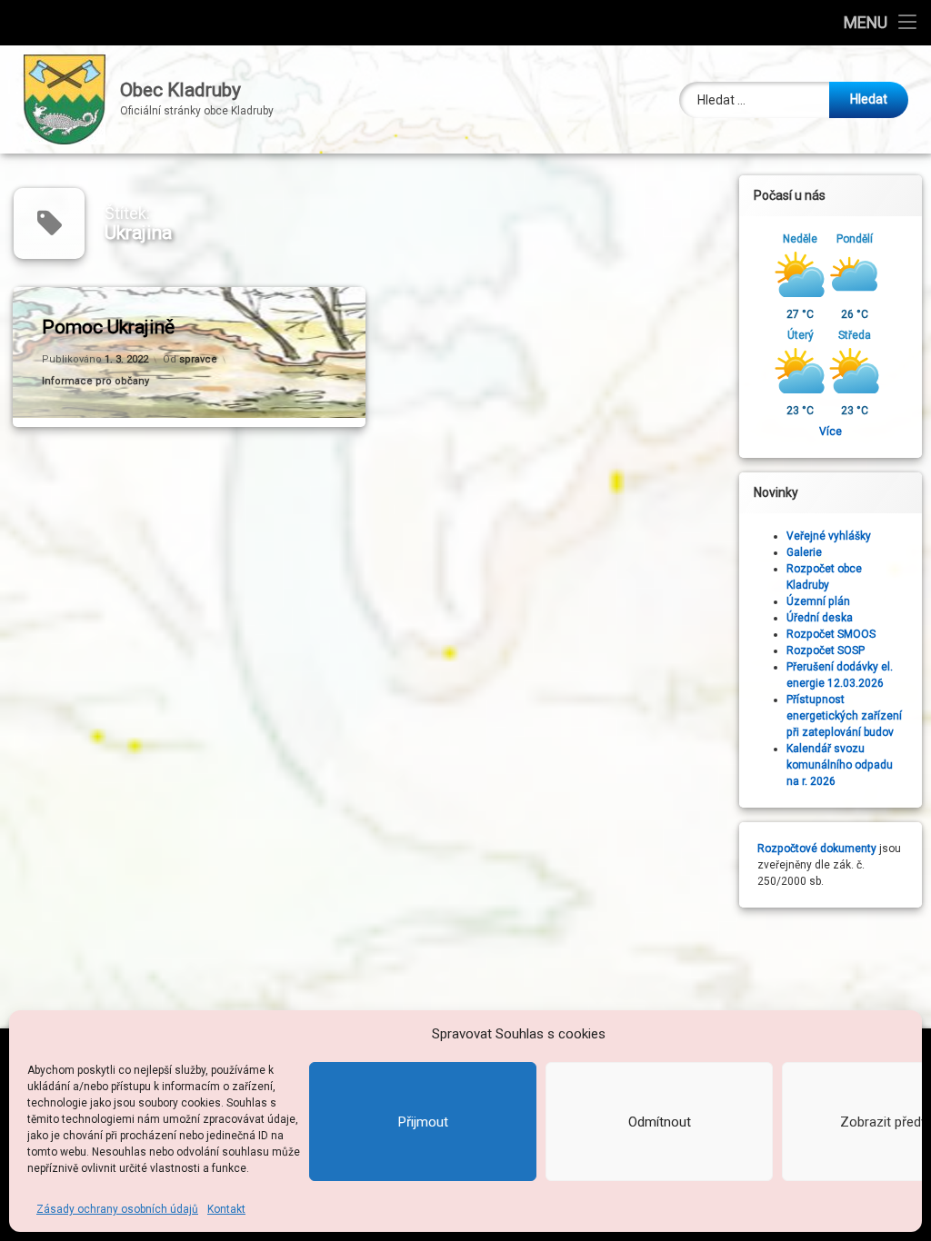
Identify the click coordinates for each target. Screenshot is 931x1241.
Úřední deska (819, 617)
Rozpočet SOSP (825, 650)
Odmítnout (659, 1122)
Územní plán (818, 601)
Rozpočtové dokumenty (816, 848)
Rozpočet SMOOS (831, 634)
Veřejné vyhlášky (828, 536)
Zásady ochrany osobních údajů (117, 1209)
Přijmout (423, 1122)
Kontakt (226, 1209)
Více (830, 431)
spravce (198, 359)
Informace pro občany (95, 381)
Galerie (804, 552)
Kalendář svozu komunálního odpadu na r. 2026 (839, 765)
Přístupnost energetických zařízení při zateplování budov (844, 716)
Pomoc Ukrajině (108, 327)
